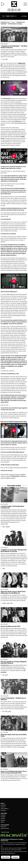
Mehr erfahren (5, 857)
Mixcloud (3, 820)
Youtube (3, 818)
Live (3, 59)
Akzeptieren (15, 857)
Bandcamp (23, 476)
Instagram (13, 478)
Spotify (2, 822)
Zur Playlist (24, 16)
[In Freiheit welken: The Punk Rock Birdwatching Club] (14, 494)
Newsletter (3, 805)
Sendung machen (5, 828)
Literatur (8, 526)
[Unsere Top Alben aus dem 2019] (14, 614)
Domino (2, 478)
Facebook (7, 478)
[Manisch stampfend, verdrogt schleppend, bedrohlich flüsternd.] (14, 650)
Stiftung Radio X (4, 808)
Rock (6, 59)
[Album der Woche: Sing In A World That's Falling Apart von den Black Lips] (14, 580)
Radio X (8, 22)
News (13, 22)
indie (3, 568)
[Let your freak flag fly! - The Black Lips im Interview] (14, 686)
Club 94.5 (3, 807)
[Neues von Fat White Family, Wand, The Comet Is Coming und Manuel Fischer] (14, 759)
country (4, 603)
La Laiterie (22, 474)
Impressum (3, 810)
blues (9, 711)
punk (3, 526)
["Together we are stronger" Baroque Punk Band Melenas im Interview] (14, 538)
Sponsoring (3, 826)
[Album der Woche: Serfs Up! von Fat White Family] (14, 723)
